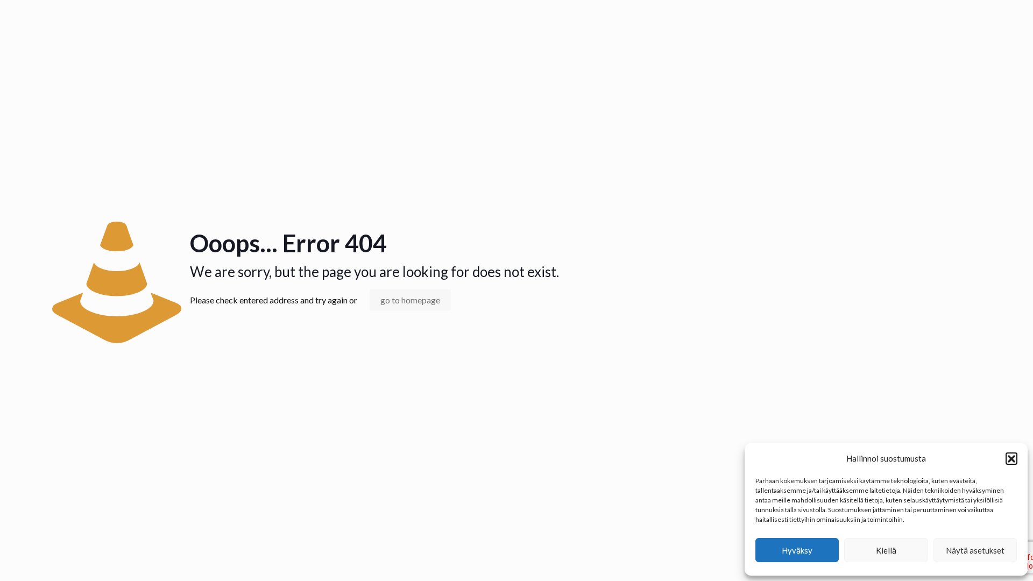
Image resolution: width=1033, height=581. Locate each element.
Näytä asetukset (975, 550)
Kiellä (886, 550)
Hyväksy (797, 550)
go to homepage (410, 300)
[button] (1011, 458)
